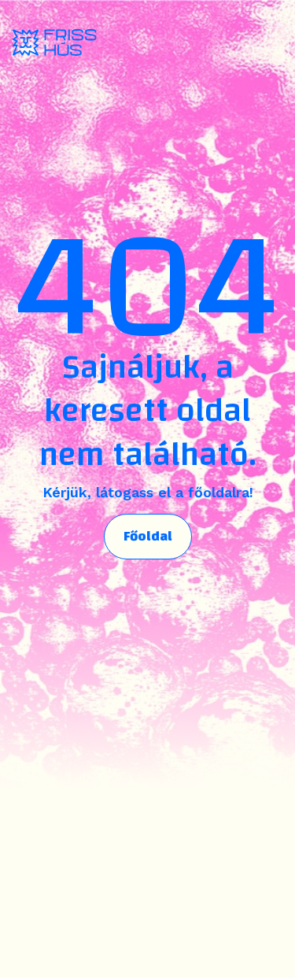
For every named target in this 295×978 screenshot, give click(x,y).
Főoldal (148, 536)
